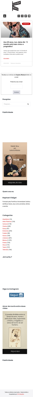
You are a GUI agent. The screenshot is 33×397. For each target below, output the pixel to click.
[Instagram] (22, 16)
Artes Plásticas (7, 221)
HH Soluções (20, 394)
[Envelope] (29, 16)
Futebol (5, 233)
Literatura (5, 238)
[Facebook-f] (19, 16)
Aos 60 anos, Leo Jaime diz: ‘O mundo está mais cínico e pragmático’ (15, 44)
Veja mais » (6, 58)
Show (4, 245)
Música (5, 240)
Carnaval (5, 224)
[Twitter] (25, 16)
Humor (5, 235)
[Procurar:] (16, 104)
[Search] (28, 104)
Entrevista (5, 231)
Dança (4, 228)
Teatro (4, 247)
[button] (4, 16)
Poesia (5, 242)
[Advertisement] (15, 125)
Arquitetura (6, 219)
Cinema (5, 226)
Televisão (5, 249)
